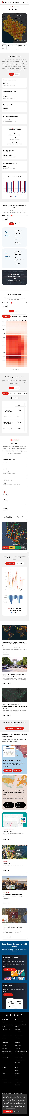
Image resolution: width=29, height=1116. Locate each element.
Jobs (3, 1070)
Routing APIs (4, 1045)
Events (16, 1079)
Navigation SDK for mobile (7, 1054)
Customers (17, 1073)
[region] (14, 28)
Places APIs (4, 1048)
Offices (3, 1073)
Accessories (4, 1032)
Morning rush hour (16, 393)
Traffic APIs (17, 1062)
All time (5, 393)
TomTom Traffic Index (6, 1093)
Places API (17, 1038)
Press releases (18, 1082)
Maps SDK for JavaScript (20, 1032)
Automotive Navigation (6, 1051)
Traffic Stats (17, 1048)
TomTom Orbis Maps (19, 1022)
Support (3, 1038)
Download (8, 770)
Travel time (6, 316)
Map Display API (18, 1035)
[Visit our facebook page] (7, 1015)
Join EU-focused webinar (7, 805)
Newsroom (17, 1076)
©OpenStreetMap (22, 549)
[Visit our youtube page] (14, 1015)
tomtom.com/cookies (10, 1108)
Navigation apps (5, 1022)
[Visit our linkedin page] (18, 1015)
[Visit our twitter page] (11, 1015)
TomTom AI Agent (5, 1057)
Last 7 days (19, 563)
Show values (16, 369)
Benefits (3, 1076)
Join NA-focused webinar (18, 805)
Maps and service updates (7, 1035)
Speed (25, 316)
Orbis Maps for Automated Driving (21, 1025)
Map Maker (17, 1029)
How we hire (4, 1079)
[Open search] (23, 2)
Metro (16, 74)
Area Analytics (18, 1045)
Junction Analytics (19, 1057)
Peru (15, 9)
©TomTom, (17, 549)
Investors (17, 1085)
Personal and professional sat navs (7, 1025)
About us (17, 1070)
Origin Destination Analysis (21, 1051)
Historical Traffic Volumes (20, 1060)
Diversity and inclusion (7, 1082)
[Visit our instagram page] (22, 1015)
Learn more (17, 770)
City (12, 74)
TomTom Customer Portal (16, 1093)
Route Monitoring (19, 1054)
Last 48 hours (10, 563)
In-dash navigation (6, 1029)
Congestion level (16, 316)
